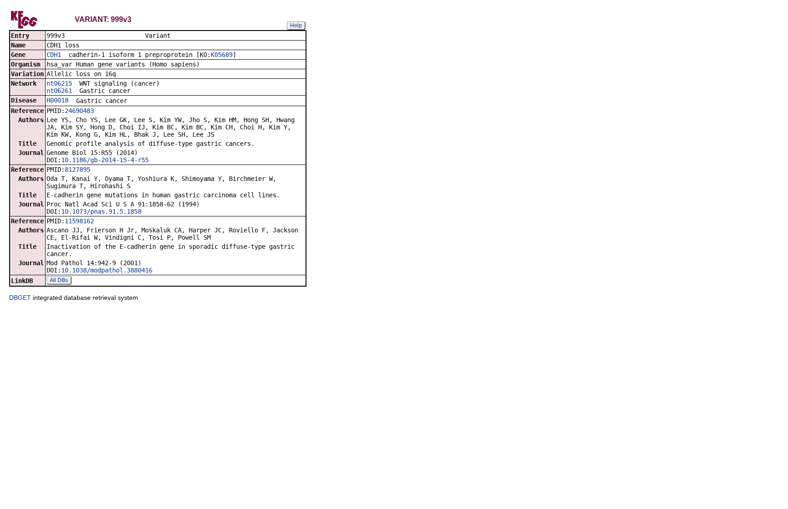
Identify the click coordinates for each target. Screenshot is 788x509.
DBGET (20, 297)
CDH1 (54, 54)
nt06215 (59, 83)
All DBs (59, 280)
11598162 (79, 221)
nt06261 (59, 90)
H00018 (57, 100)
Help (296, 25)
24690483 (79, 110)
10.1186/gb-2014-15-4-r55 (105, 160)
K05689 (222, 54)
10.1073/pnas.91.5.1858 (101, 211)
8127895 (77, 169)
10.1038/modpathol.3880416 (106, 270)
